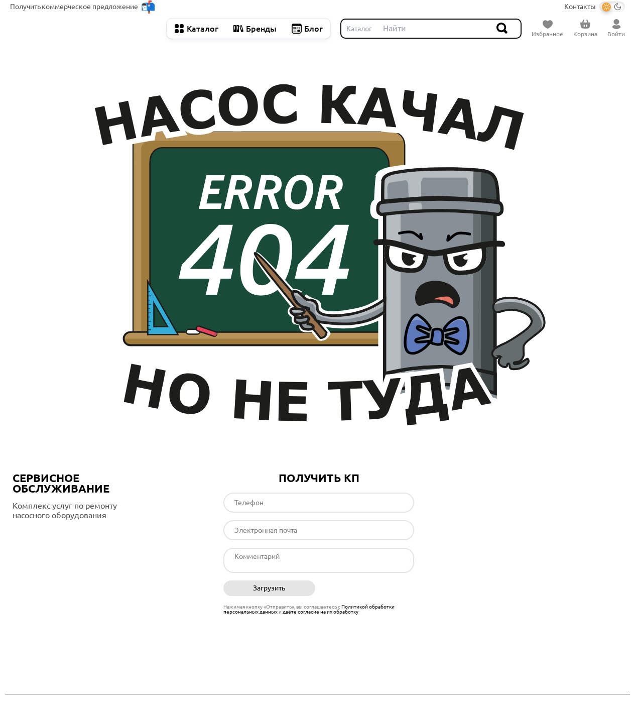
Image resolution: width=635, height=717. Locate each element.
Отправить (368, 588)
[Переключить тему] (612, 7)
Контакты (580, 7)
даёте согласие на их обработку (320, 612)
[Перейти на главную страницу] (83, 28)
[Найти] (502, 29)
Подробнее (54, 536)
